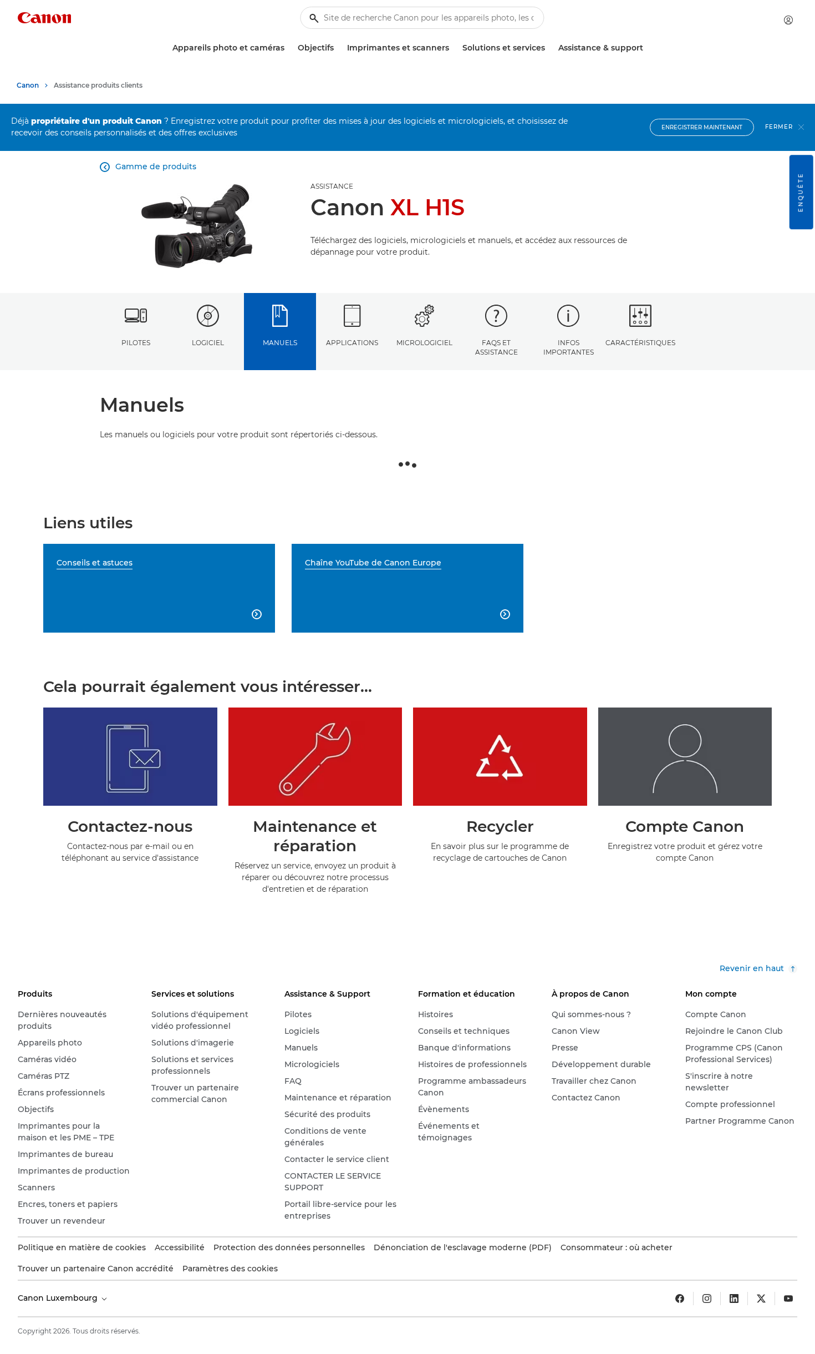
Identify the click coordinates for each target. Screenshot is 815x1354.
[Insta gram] (706, 1298)
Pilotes (135, 342)
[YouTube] (788, 1298)
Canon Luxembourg (59, 1298)
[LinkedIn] (734, 1298)
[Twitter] (761, 1298)
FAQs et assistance (496, 347)
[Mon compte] (788, 20)
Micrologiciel (424, 342)
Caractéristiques (640, 342)
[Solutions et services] (549, 48)
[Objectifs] (338, 48)
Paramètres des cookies (230, 1269)
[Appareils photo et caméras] (288, 48)
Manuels (280, 342)
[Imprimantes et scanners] (453, 48)
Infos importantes (568, 347)
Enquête (800, 192)
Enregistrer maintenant (701, 127)
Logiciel (208, 342)
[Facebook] (679, 1298)
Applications (352, 342)
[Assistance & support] (647, 48)
